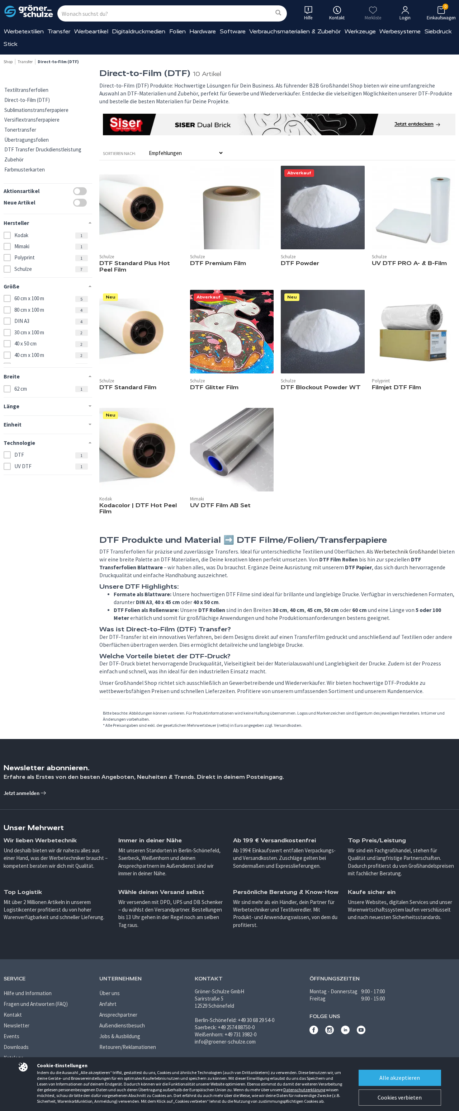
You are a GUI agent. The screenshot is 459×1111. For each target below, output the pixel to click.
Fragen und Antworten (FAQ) (36, 1004)
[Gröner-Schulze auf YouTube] (361, 1032)
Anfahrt (108, 1004)
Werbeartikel (91, 31)
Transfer (58, 31)
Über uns (109, 993)
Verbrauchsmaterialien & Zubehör (295, 31)
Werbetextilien (24, 31)
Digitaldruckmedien (138, 31)
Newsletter (16, 1025)
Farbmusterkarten (24, 169)
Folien (177, 31)
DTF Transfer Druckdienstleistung (42, 149)
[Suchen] (278, 13)
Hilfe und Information (28, 993)
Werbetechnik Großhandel (406, 551)
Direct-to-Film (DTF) (27, 99)
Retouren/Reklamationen (127, 1047)
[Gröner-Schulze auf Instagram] (329, 1032)
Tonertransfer (20, 129)
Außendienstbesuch (122, 1025)
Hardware (202, 31)
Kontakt (13, 1014)
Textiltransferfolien (26, 89)
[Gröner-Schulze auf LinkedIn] (345, 1032)
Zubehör (14, 159)
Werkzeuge (360, 31)
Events (11, 1036)
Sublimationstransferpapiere (36, 110)
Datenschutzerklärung (304, 1089)
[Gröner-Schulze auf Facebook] (313, 1032)
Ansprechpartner (118, 1014)
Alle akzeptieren (399, 1077)
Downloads (16, 1047)
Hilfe (308, 18)
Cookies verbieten (400, 1097)
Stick (11, 44)
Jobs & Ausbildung (119, 1036)
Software (233, 31)
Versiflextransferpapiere (32, 119)
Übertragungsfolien (26, 139)
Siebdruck (438, 31)
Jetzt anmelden (22, 793)
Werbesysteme (400, 31)
